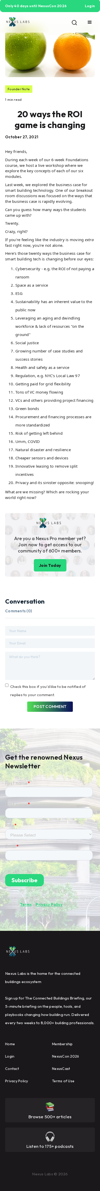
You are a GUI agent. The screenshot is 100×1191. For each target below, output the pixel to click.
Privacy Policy (49, 904)
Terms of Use (63, 1081)
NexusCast (61, 1068)
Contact (12, 1068)
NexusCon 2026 (65, 1056)
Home (10, 1044)
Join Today (50, 565)
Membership (62, 1044)
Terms (26, 904)
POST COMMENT (50, 706)
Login (9, 1056)
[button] (89, 22)
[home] (18, 22)
